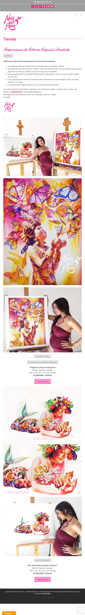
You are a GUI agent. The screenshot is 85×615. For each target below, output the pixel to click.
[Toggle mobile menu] (80, 15)
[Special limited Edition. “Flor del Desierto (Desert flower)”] (42, 387)
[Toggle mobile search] (76, 15)
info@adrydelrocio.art (42, 2)
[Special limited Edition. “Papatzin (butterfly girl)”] (42, 179)
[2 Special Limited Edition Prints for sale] (42, 118)
